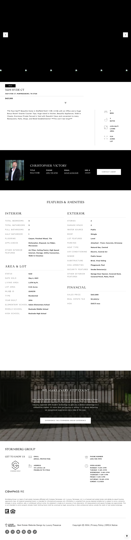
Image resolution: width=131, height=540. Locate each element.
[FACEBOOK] (7, 532)
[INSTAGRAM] (13, 532)
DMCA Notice (111, 525)
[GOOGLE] (24, 532)
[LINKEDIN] (29, 532)
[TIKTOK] (35, 532)
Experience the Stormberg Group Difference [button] (65, 420)
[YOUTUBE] (18, 532)
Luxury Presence (53, 525)
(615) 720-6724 (52, 173)
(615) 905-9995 (96, 459)
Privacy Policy (97, 525)
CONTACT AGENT (109, 172)
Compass (69, 499)
